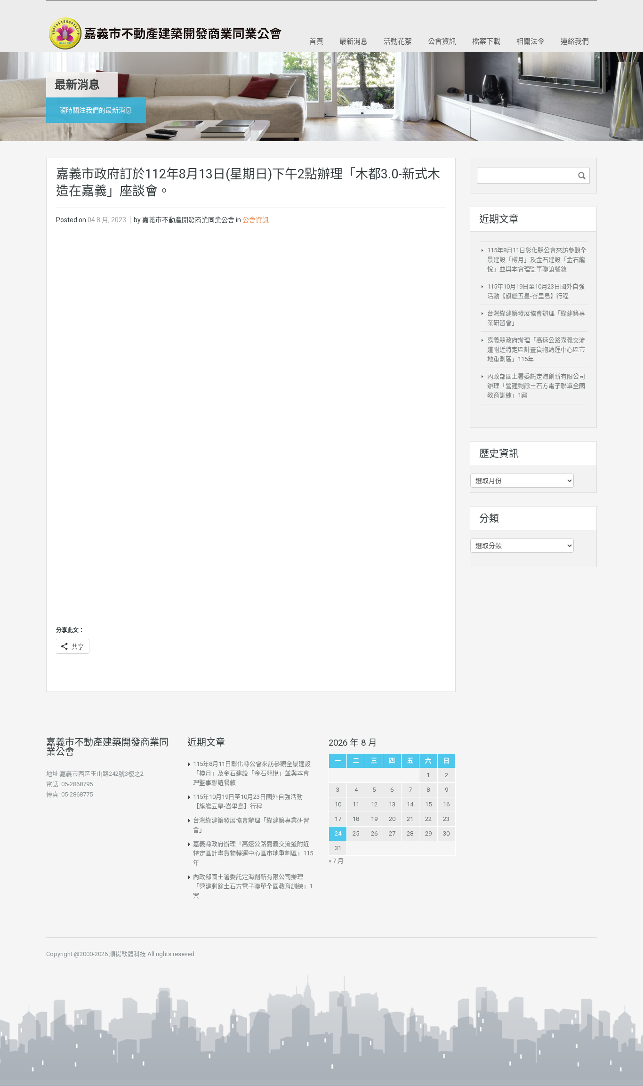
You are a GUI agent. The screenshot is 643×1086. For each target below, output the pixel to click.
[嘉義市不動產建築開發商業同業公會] (163, 33)
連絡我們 (575, 41)
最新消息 (353, 41)
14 (410, 804)
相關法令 (530, 41)
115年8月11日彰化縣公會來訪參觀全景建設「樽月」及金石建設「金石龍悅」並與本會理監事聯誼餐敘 (537, 260)
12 (374, 804)
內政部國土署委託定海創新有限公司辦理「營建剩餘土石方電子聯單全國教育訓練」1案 (536, 386)
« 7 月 (336, 860)
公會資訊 (442, 41)
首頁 (316, 41)
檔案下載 (486, 41)
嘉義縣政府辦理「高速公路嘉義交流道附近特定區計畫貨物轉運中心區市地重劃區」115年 (536, 349)
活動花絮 (398, 41)
